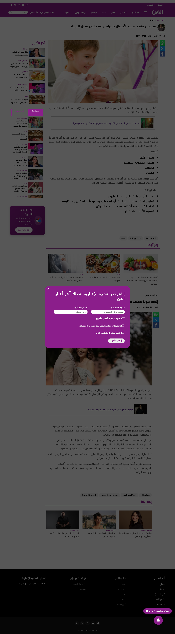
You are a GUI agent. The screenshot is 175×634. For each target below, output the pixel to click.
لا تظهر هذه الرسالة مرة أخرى (108, 333)
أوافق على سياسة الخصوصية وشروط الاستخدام (100, 325)
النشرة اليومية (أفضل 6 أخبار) (109, 318)
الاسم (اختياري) (81, 307)
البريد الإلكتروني (117, 307)
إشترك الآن (116, 340)
